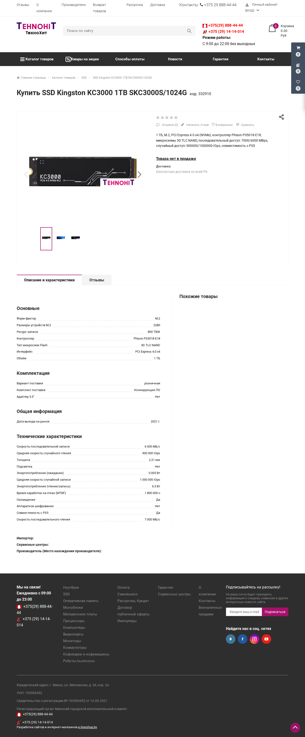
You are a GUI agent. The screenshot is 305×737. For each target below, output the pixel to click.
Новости (175, 59)
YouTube (266, 639)
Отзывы (23, 5)
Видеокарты (73, 634)
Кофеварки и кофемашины (86, 654)
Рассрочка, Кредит (133, 601)
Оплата (123, 587)
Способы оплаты (129, 59)
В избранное (224, 125)
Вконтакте (230, 639)
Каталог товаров (39, 59)
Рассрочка (135, 5)
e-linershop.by (87, 727)
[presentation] (26, 174)
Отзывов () (169, 125)
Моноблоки (73, 607)
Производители (73, 5)
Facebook (242, 639)
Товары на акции (85, 59)
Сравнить (247, 125)
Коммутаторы (75, 647)
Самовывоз (127, 594)
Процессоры (74, 621)
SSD (66, 594)
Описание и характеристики (49, 280)
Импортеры (127, 621)
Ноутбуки (71, 587)
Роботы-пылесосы (79, 661)
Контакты (265, 59)
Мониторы (72, 641)
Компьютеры (74, 627)
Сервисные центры (174, 594)
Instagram (254, 639)
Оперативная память (80, 601)
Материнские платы (80, 614)
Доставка (157, 5)
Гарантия (220, 59)
